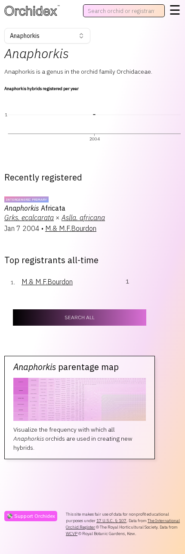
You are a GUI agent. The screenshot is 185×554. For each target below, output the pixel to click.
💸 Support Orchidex (30, 516)
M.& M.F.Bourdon (70, 228)
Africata (34, 208)
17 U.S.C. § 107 (111, 520)
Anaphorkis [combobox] (25, 36)
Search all (80, 317)
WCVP (71, 533)
